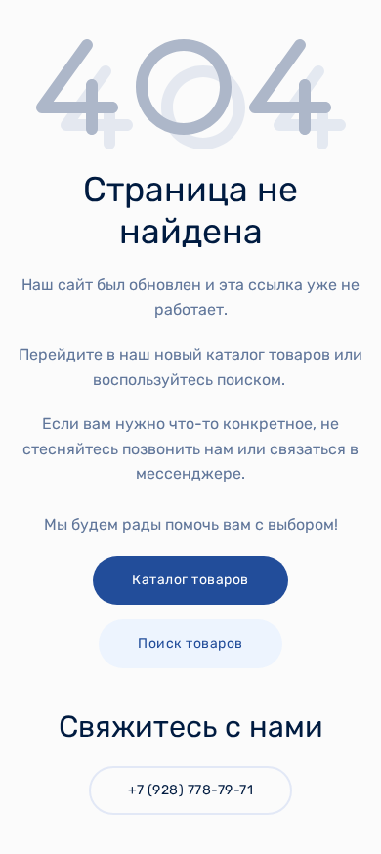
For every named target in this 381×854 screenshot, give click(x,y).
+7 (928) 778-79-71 (190, 790)
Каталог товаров (190, 580)
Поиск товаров (190, 643)
